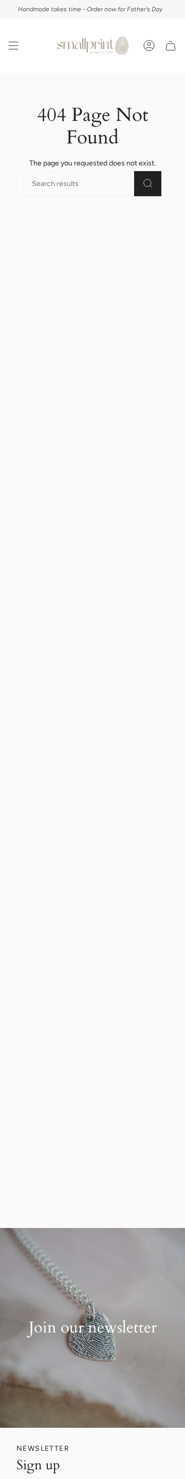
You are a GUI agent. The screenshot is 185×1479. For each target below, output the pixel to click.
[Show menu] (13, 46)
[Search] (147, 183)
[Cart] (170, 46)
